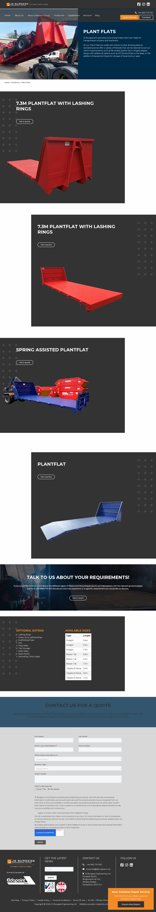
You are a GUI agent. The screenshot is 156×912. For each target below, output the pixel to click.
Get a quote (24, 121)
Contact (146, 17)
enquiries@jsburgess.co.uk (98, 869)
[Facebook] (138, 5)
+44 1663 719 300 (145, 13)
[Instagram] (143, 5)
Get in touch (78, 598)
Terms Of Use (79, 900)
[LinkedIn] (148, 5)
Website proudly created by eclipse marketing (100, 904)
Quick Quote (129, 17)
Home (7, 82)
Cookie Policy (43, 900)
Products (16, 82)
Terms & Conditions (61, 900)
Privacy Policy (28, 900)
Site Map (15, 900)
